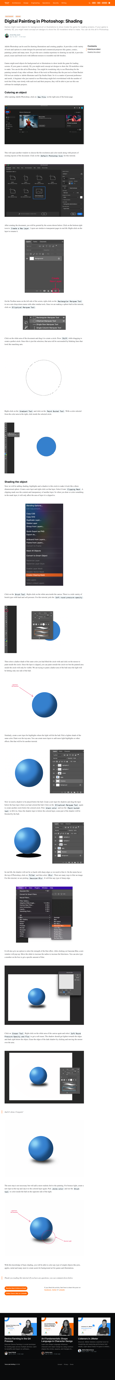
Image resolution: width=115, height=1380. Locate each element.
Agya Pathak (12, 1352)
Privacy (66, 1364)
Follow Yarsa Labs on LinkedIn (16, 1293)
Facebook (47, 1290)
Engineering (35, 3)
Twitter (54, 1290)
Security (56, 3)
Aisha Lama (48, 1352)
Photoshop (9, 16)
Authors (104, 3)
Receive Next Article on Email (16, 1288)
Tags (98, 3)
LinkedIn (62, 1290)
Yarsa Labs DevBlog (10, 1364)
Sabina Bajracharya (88, 1350)
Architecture (16, 3)
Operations (46, 3)
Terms (71, 1364)
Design (26, 3)
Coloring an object (94, 49)
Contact (60, 1364)
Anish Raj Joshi (15, 35)
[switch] (109, 3)
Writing (63, 3)
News (93, 3)
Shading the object (94, 52)
